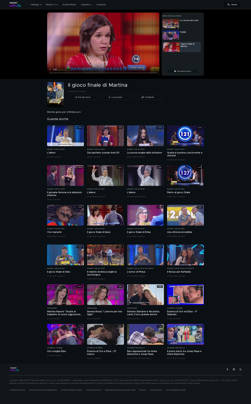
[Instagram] (234, 369)
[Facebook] (227, 369)
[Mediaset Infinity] (15, 4)
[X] (240, 369)
